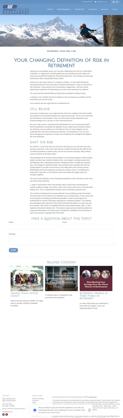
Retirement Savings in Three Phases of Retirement (94, 296)
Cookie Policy (55, 412)
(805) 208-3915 (11, 400)
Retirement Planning (38, 398)
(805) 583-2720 (87, 2)
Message (12, 234)
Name (11, 222)
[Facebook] (3, 414)
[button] (50, 9)
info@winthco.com (102, 2)
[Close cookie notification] (89, 410)
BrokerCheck (93, 397)
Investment (35, 400)
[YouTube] (6, 414)
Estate (34, 402)
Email (64, 222)
